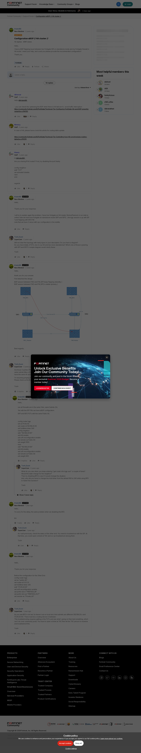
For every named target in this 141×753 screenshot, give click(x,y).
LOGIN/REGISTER (42, 388)
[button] (70, 748)
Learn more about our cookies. (111, 738)
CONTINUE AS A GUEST (62, 388)
